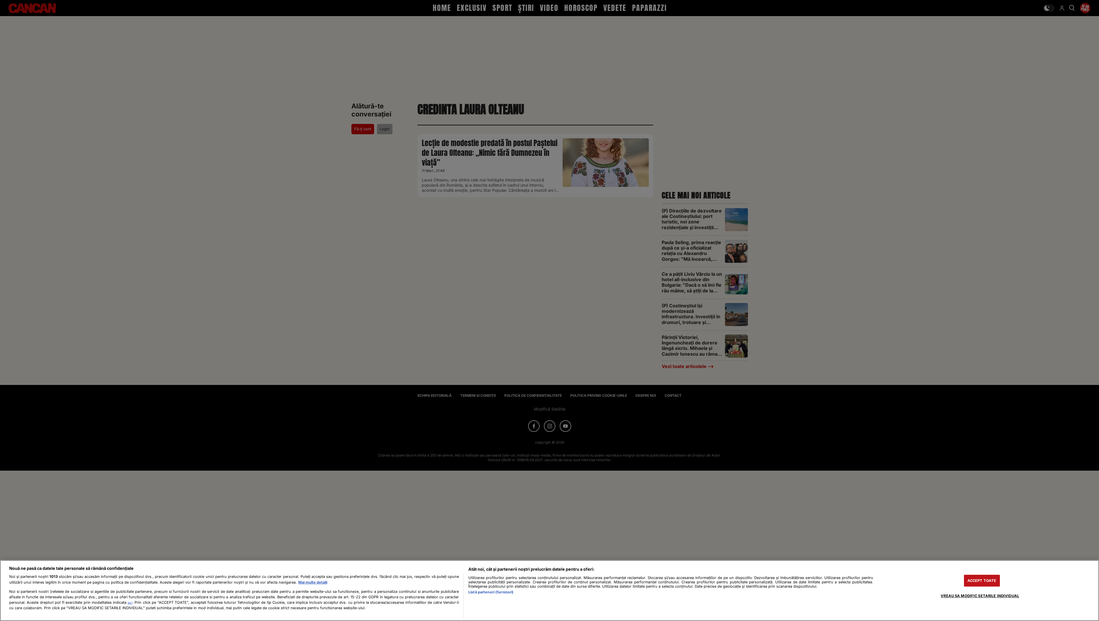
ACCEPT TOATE (981, 580)
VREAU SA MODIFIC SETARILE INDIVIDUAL (980, 596)
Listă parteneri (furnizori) (490, 592)
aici (130, 602)
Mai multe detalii (312, 582)
